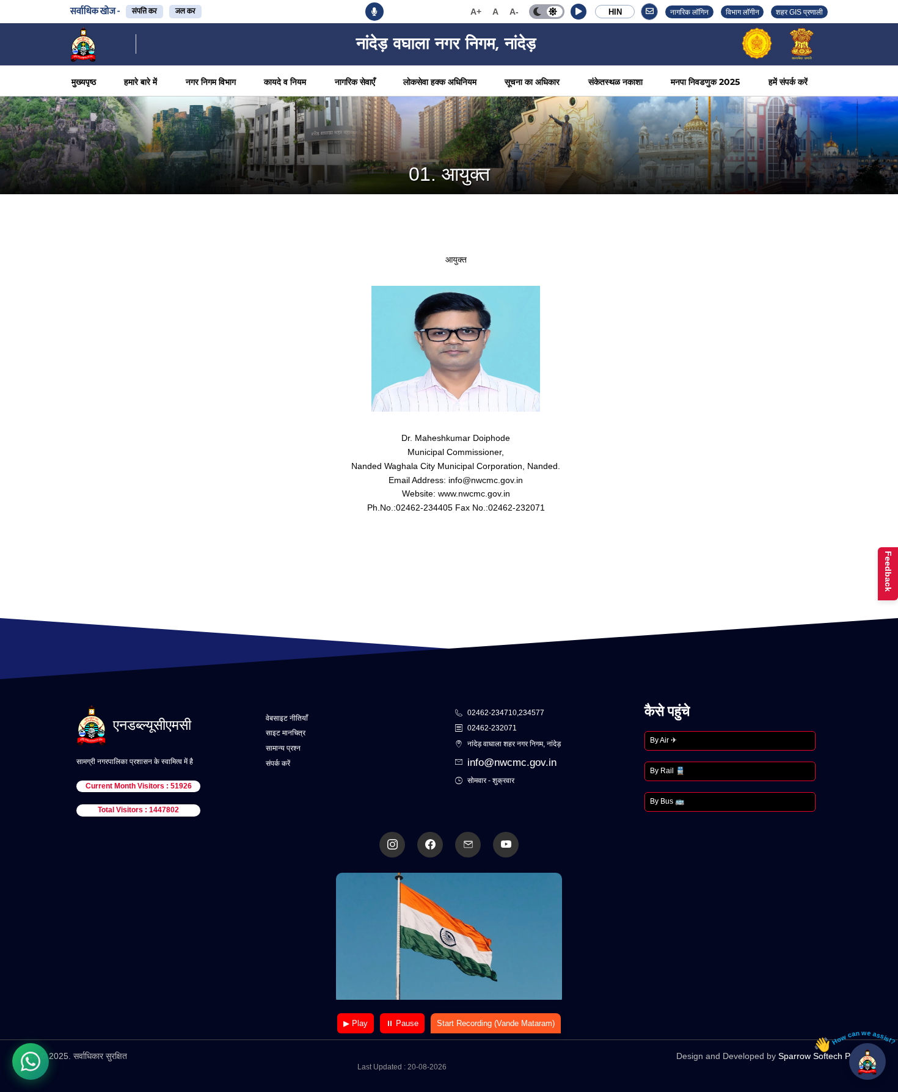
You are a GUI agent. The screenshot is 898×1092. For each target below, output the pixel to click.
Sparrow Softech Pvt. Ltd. (827, 1056)
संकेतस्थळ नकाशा (615, 82)
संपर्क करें (278, 763)
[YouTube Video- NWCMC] (506, 844)
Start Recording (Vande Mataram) (496, 1023)
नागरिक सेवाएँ (355, 82)
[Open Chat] (867, 1061)
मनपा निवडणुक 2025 (705, 82)
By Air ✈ (663, 740)
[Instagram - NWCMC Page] (392, 844)
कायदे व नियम (285, 82)
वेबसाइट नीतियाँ (287, 718)
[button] (578, 12)
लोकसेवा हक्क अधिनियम (439, 82)
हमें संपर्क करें (788, 82)
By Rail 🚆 (667, 770)
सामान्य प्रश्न (283, 748)
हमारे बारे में (140, 82)
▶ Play (355, 1023)
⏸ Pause (402, 1023)
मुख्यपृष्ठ (83, 82)
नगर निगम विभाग (211, 82)
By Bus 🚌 (667, 801)
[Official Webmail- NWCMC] (468, 844)
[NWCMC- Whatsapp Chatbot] (30, 1061)
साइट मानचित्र (285, 733)
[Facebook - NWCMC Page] (430, 844)
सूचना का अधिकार (532, 82)
